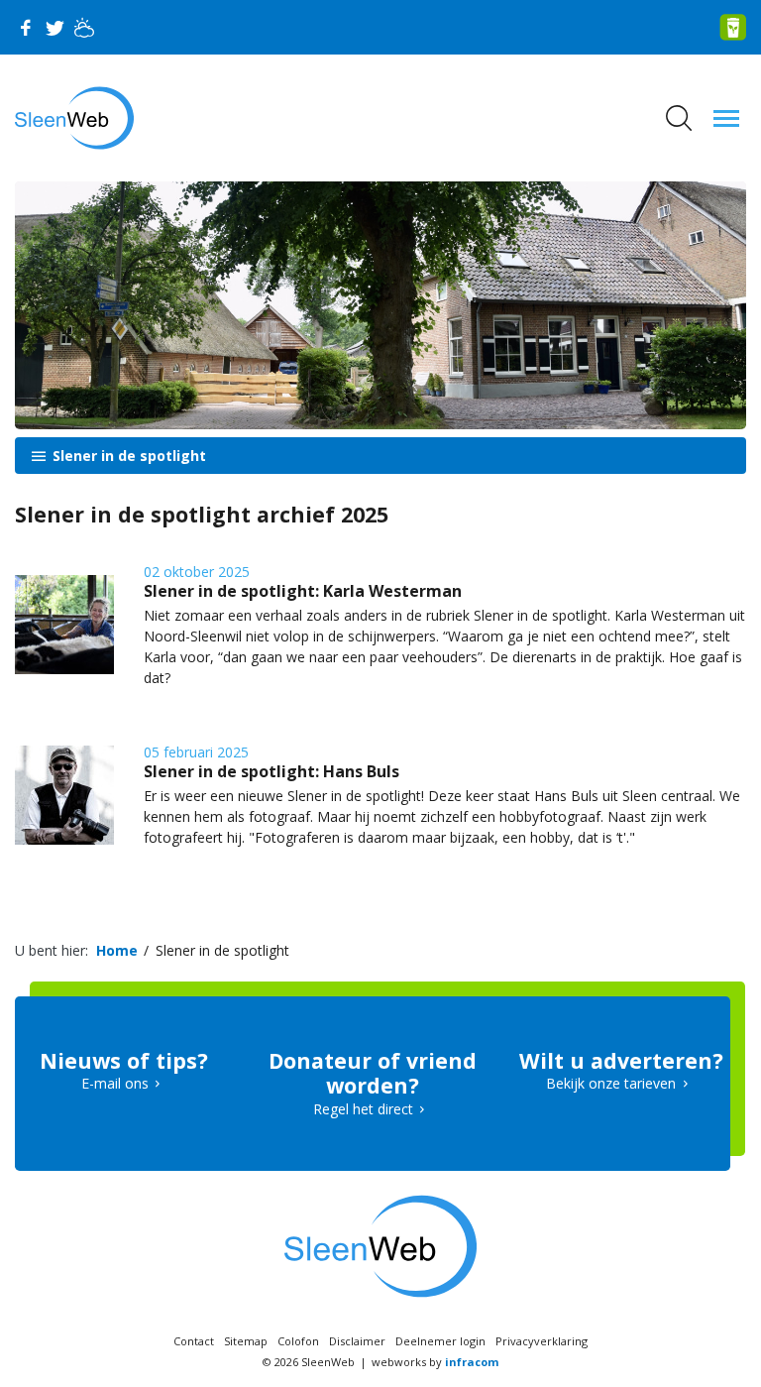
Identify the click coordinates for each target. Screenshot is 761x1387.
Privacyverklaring (541, 1340)
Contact (193, 1340)
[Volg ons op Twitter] (54, 28)
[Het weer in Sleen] (84, 28)
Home (117, 950)
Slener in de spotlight (127, 455)
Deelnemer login (440, 1340)
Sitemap (246, 1340)
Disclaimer (357, 1340)
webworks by (435, 1361)
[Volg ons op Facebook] (25, 28)
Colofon (298, 1340)
